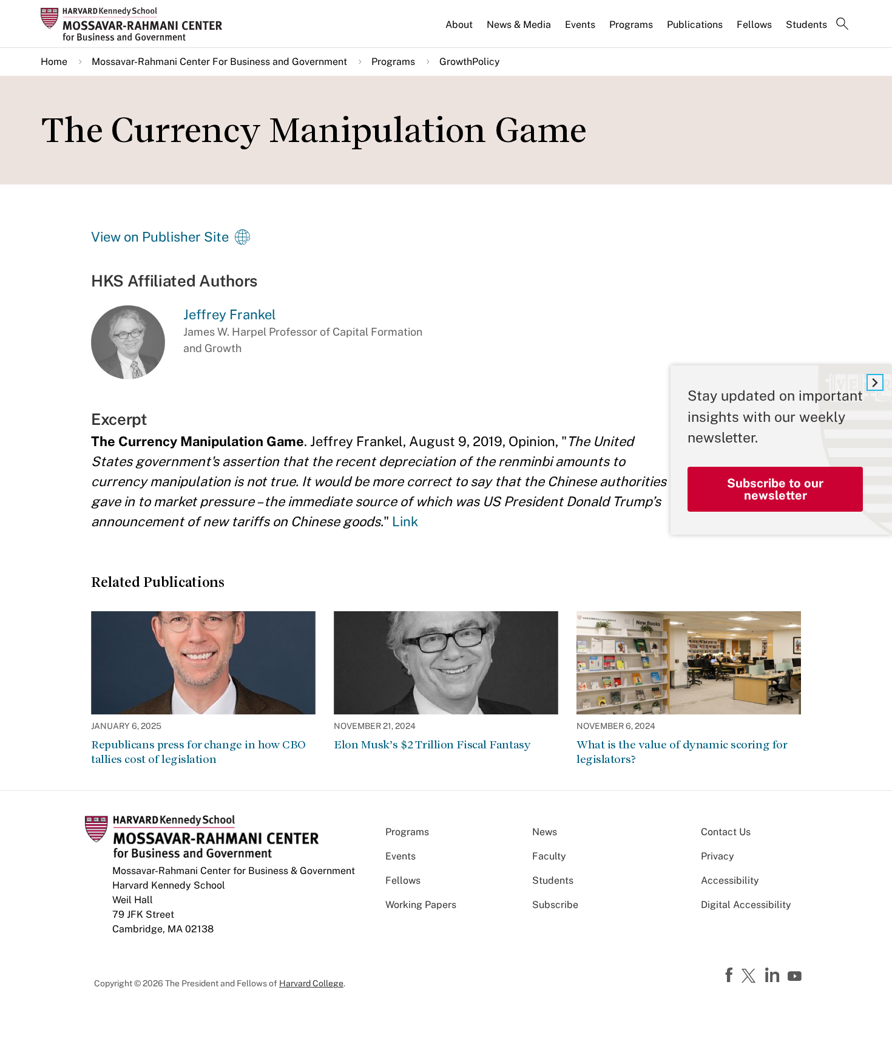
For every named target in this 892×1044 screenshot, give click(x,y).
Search (842, 25)
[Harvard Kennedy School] (135, 23)
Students (806, 24)
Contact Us (726, 832)
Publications (695, 24)
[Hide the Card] (875, 382)
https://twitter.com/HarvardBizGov (751, 977)
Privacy (717, 856)
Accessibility (730, 880)
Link (405, 521)
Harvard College (311, 983)
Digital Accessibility (746, 904)
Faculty (549, 856)
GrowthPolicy (469, 61)
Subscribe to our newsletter (775, 489)
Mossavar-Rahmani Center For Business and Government (219, 61)
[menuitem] (460, 30)
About (459, 24)
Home (54, 61)
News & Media (519, 24)
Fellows (754, 24)
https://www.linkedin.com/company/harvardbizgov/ (774, 975)
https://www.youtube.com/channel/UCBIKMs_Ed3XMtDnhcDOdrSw (796, 976)
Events (580, 24)
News (544, 832)
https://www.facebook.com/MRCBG (730, 975)
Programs (631, 24)
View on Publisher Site (160, 237)
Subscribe (555, 904)
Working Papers (420, 904)
